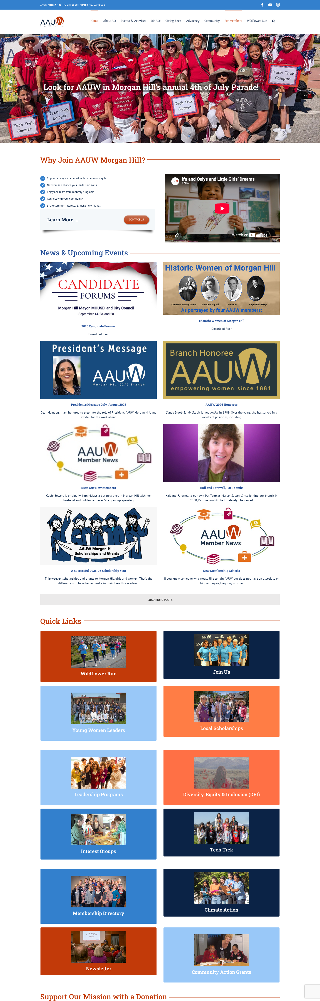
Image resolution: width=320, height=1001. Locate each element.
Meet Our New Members (98, 488)
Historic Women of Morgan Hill (221, 321)
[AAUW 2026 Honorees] (221, 370)
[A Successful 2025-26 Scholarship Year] (98, 536)
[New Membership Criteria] (221, 536)
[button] (273, 20)
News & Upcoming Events (84, 252)
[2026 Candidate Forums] (98, 291)
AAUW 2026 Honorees (221, 404)
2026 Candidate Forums (98, 326)
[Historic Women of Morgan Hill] (221, 288)
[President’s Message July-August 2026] (98, 370)
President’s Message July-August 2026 (98, 404)
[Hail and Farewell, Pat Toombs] (221, 453)
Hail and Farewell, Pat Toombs (221, 488)
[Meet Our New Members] (98, 453)
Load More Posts (160, 600)
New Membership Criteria (221, 571)
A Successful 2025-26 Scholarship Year (98, 571)
